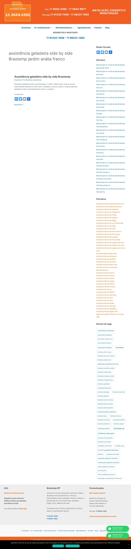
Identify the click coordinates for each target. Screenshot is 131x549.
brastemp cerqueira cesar (106, 376)
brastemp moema (115, 416)
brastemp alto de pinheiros (106, 356)
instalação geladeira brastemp (108, 458)
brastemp (120, 347)
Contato (90, 531)
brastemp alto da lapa (104, 352)
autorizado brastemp (105, 347)
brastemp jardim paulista (105, 408)
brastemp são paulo (106, 433)
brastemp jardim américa (105, 400)
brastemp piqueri (118, 424)
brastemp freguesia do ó (105, 380)
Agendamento (81, 531)
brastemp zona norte (105, 446)
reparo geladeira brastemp (106, 466)
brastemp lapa (102, 416)
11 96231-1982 (80, 14)
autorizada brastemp (105, 335)
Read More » (18, 105)
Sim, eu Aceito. (58, 546)
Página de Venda (93, 540)
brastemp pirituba (104, 428)
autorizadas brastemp (104, 343)
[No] (128, 545)
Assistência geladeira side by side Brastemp (42, 76)
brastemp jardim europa (105, 404)
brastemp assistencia (104, 360)
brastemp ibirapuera (104, 388)
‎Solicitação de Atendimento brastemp (109, 478)
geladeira (100, 454)
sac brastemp (102, 470)
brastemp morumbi (104, 420)
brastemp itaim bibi (118, 392)
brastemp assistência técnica (108, 364)
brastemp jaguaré (103, 396)
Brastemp (17, 80)
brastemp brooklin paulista (106, 368)
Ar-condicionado (36, 531)
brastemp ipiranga (103, 392)
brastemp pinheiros (104, 424)
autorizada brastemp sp (105, 339)
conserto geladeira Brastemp (108, 450)
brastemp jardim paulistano (107, 412)
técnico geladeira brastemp (106, 474)
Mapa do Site (104, 531)
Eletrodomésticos (50, 531)
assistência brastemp (106, 331)
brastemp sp (118, 428)
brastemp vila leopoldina (105, 438)
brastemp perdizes (119, 420)
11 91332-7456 (60, 14)
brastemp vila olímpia (104, 442)
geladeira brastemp (113, 454)
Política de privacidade (66, 531)
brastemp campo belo (104, 372)
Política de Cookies (72, 546)
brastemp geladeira (104, 384)
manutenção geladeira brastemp (108, 462)
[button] (51, 27)
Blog (96, 531)
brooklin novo (119, 446)
